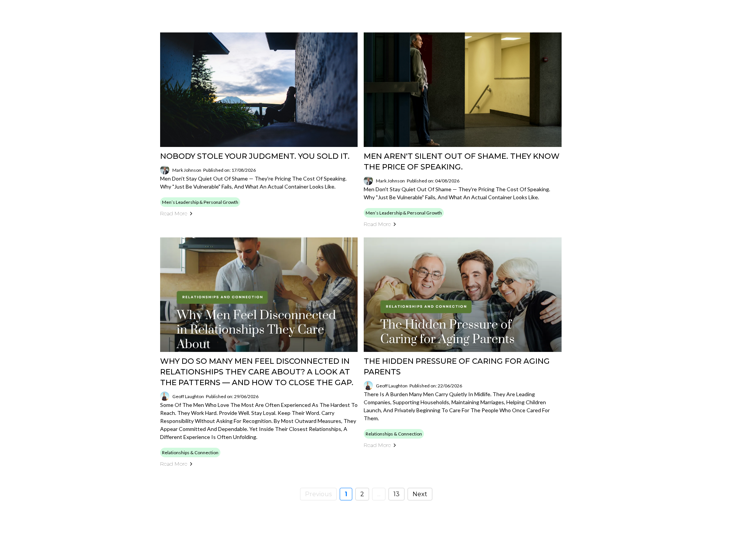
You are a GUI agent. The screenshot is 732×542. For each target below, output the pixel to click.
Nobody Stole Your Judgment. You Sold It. (255, 156)
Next (420, 494)
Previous (318, 494)
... (378, 494)
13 (396, 494)
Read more (173, 213)
